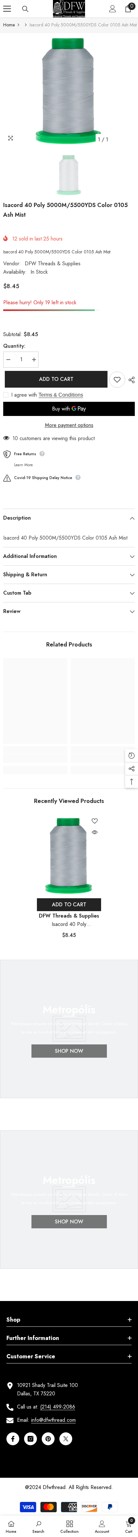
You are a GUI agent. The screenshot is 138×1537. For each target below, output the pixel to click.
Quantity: (14, 346)
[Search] (25, 9)
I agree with (24, 395)
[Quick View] (94, 832)
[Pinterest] (48, 1438)
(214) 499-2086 (57, 1406)
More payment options (69, 425)
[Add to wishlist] (117, 380)
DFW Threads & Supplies (53, 263)
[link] (35, 758)
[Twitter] (65, 1438)
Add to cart (55, 379)
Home (9, 25)
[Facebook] (12, 1438)
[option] (69, 89)
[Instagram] (30, 1438)
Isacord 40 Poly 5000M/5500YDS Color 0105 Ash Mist (69, 924)
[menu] (7, 9)
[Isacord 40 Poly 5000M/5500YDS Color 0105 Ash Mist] (69, 855)
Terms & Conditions (61, 395)
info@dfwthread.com (53, 1420)
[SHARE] (130, 380)
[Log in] (112, 8)
